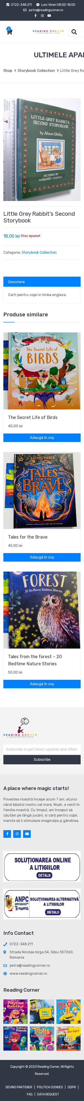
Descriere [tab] (16, 282)
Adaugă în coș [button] (42, 437)
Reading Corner (48, 1067)
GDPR (72, 1087)
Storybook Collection (39, 252)
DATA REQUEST (48, 1094)
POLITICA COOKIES (50, 1087)
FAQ (29, 1094)
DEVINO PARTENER (19, 1087)
